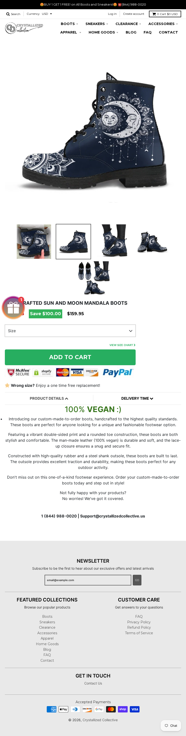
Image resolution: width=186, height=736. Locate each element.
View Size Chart (121, 345)
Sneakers (95, 24)
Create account (133, 14)
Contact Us (93, 683)
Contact (168, 32)
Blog (131, 32)
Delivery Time (135, 398)
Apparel (69, 32)
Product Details (47, 398)
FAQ (148, 32)
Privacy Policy (139, 622)
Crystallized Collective (100, 720)
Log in (112, 14)
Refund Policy (139, 627)
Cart (167, 14)
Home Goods (102, 32)
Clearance (127, 24)
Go (137, 580)
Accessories (161, 24)
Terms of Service (139, 633)
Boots (68, 24)
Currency (33, 14)
